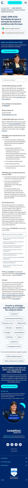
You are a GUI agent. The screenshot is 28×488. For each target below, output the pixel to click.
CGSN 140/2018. (20, 273)
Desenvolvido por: (14, 477)
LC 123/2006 (10, 271)
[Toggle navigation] (25, 2)
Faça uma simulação (14, 123)
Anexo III (7, 105)
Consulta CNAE (5, 8)
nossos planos (16, 298)
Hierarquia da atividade (9, 80)
